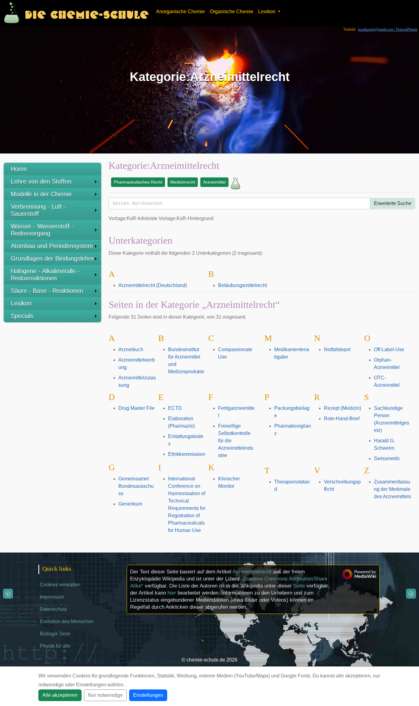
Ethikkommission (186, 454)
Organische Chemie (231, 11)
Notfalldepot (337, 349)
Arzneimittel (214, 182)
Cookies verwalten (60, 584)
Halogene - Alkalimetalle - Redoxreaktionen (45, 274)
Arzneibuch (130, 349)
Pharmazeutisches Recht (138, 182)
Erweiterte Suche (392, 203)
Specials (22, 315)
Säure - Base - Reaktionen (47, 290)
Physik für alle (55, 646)
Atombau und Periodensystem (52, 245)
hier (171, 593)
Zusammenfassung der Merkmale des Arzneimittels (392, 489)
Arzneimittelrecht (252, 572)
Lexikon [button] (267, 11)
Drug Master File (136, 408)
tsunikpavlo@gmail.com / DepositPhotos (387, 29)
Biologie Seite (55, 633)
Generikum (130, 503)
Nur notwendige (105, 695)
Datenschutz (53, 609)
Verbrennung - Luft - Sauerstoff (38, 210)
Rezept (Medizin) (342, 408)
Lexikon (21, 303)
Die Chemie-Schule (87, 13)
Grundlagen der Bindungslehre (52, 258)
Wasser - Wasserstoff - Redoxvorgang (42, 230)
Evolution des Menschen (67, 621)
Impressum (52, 596)
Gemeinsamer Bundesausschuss (136, 486)
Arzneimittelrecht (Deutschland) (152, 285)
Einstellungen (148, 695)
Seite (299, 586)
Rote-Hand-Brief (341, 418)
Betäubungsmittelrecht (242, 285)
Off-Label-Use (389, 349)
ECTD (175, 408)
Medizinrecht (182, 182)
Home (19, 168)
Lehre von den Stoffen (41, 181)
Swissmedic (387, 458)
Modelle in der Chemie (41, 194)
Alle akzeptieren (60, 695)
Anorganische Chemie (180, 11)
